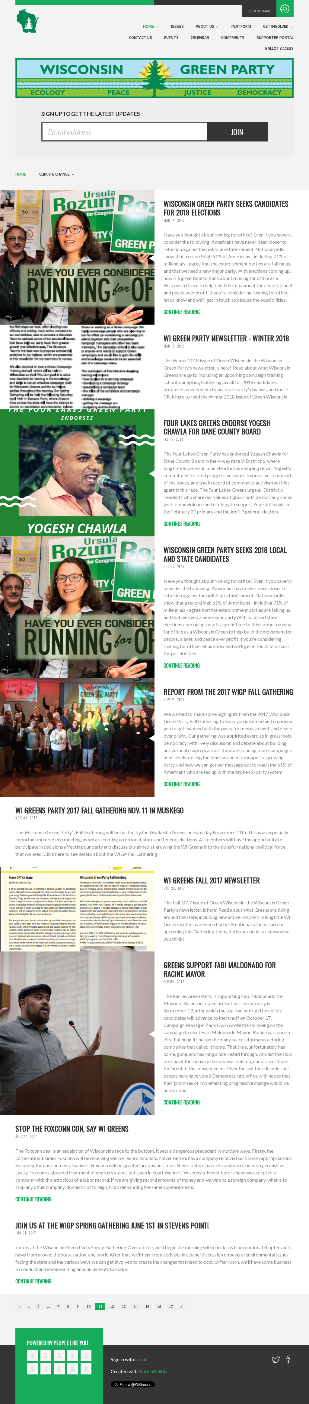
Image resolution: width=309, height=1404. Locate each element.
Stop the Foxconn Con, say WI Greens (72, 1128)
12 (112, 1306)
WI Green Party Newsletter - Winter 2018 (226, 337)
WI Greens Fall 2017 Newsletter (212, 880)
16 (159, 1306)
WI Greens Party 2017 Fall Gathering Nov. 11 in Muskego (99, 810)
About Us (205, 26)
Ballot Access (279, 48)
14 (135, 1306)
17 (171, 1306)
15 (147, 1306)
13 (124, 1306)
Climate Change (55, 174)
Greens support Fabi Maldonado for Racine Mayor (220, 969)
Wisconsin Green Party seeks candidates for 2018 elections (226, 208)
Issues (177, 26)
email (265, 11)
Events (171, 37)
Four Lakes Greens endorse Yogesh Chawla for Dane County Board (217, 427)
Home (149, 26)
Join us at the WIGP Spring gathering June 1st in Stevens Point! (112, 1225)
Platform (241, 26)
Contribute (232, 37)
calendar (200, 37)
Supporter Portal (275, 37)
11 (100, 1306)
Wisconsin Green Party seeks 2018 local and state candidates (225, 554)
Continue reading (182, 312)
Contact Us (140, 37)
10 (88, 1306)
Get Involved (276, 26)
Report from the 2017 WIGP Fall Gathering (228, 691)
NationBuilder (153, 1371)
